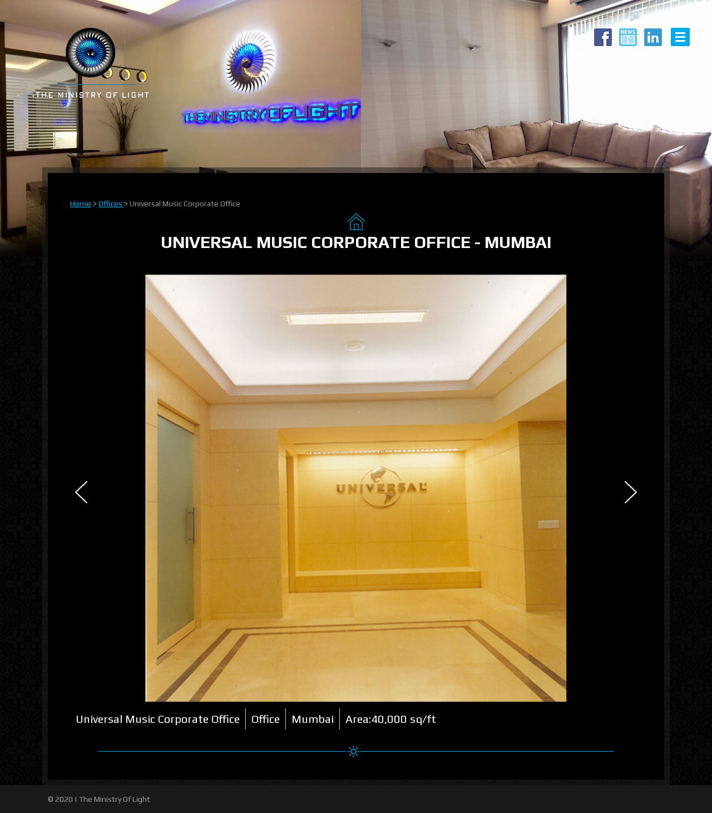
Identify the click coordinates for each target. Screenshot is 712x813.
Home (80, 203)
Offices (111, 203)
